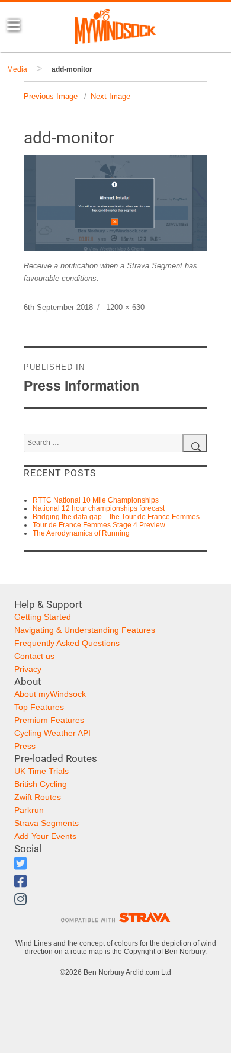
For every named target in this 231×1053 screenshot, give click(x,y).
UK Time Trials (41, 771)
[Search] (194, 443)
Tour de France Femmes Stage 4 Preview (99, 525)
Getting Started (42, 617)
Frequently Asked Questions (67, 643)
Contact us (34, 656)
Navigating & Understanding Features (84, 630)
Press (25, 746)
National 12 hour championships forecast (99, 508)
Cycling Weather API (52, 733)
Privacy (27, 669)
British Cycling (40, 784)
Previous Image (51, 96)
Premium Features (49, 720)
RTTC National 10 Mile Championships (96, 500)
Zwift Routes (37, 797)
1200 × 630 (125, 307)
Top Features (39, 707)
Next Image (110, 96)
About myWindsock (50, 694)
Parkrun (29, 810)
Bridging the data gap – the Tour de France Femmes (116, 517)
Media (17, 69)
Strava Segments (46, 823)
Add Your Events (45, 836)
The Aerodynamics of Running (81, 533)
